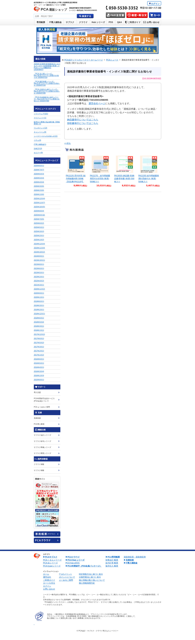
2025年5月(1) (39, 227)
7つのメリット (65, 574)
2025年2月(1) (39, 236)
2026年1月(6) (39, 194)
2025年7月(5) (39, 219)
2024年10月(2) (39, 252)
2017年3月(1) (39, 347)
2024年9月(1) (39, 256)
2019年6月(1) (39, 301)
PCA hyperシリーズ (51, 566)
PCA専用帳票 (114, 557)
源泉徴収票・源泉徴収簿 (135, 557)
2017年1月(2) (39, 355)
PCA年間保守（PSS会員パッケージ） (85, 566)
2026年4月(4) (39, 182)
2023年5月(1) (39, 273)
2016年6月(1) (39, 359)
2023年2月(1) (39, 277)
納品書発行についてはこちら (82, 119)
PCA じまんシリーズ (52, 560)
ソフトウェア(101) (41, 114)
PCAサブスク (51, 557)
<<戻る (67, 143)
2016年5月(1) (39, 363)
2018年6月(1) (39, 318)
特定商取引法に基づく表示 (91, 574)
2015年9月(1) (39, 380)
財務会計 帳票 (112, 560)
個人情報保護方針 (87, 583)
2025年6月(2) (39, 223)
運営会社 (47, 577)
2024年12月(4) (39, 244)
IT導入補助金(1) (40, 144)
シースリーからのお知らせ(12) (45, 136)
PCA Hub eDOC (73, 563)
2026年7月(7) (39, 170)
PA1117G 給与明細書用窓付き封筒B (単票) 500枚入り (100, 178)
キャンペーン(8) (40, 132)
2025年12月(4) (39, 199)
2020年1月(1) (39, 297)
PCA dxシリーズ (50, 563)
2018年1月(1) (39, 330)
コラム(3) (37, 140)
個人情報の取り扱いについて (92, 580)
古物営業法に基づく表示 (90, 577)
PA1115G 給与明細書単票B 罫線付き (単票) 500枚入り (148, 178)
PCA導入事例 (39, 424)
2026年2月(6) (39, 190)
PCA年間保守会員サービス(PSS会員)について (44, 399)
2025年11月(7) (39, 203)
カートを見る (49, 583)
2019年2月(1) (39, 310)
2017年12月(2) (39, 334)
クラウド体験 (39, 464)
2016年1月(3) (39, 376)
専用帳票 (41, 22)
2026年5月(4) (39, 178)
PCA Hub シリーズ (76, 560)
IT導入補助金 (55, 22)
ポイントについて (67, 577)
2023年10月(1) (39, 260)
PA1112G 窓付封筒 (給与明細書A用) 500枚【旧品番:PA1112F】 (76, 178)
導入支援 (37, 392)
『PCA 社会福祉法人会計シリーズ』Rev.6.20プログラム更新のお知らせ (47, 99)
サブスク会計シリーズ (42, 435)
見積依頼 (37, 418)
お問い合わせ (153, 22)
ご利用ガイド (134, 22)
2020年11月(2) (39, 289)
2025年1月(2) (39, 240)
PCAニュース (112, 60)
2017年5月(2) (39, 343)
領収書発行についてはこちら (82, 123)
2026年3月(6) (39, 186)
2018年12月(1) (39, 314)
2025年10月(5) (39, 207)
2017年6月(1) (39, 339)
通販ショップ (54, 9)
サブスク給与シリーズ (42, 441)
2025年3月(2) (39, 231)
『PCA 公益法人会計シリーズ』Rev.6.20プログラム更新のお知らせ (47, 91)
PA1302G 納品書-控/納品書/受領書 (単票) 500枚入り (124, 178)
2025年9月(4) (39, 211)
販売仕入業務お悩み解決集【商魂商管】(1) (47, 123)
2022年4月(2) (39, 281)
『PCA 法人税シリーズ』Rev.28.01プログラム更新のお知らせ (46, 75)
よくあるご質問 (66, 580)
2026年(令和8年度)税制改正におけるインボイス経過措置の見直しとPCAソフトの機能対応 (47, 67)
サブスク (70, 22)
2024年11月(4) (39, 248)
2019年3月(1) (39, 305)
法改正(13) (38, 149)
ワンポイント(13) (40, 128)
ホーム (46, 574)
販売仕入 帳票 (112, 566)
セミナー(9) (38, 153)
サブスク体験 (39, 470)
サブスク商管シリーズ (42, 453)
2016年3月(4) (39, 371)
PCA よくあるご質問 (42, 407)
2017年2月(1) (39, 351)
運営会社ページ (97, 103)
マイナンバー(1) (40, 118)
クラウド (83, 22)
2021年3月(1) (39, 285)
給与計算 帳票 (112, 563)
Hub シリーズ (98, 22)
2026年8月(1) (39, 166)
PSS (111, 22)
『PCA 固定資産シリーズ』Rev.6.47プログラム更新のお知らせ (47, 83)
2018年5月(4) (39, 322)
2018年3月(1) (39, 326)
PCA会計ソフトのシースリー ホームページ (83, 60)
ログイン (155, 4)
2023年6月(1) (39, 268)
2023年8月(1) (39, 264)
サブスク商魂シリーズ (42, 447)
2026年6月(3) (39, 174)
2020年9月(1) (39, 293)
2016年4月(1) (39, 367)
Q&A (119, 22)
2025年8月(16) (39, 215)
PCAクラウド (74, 557)
